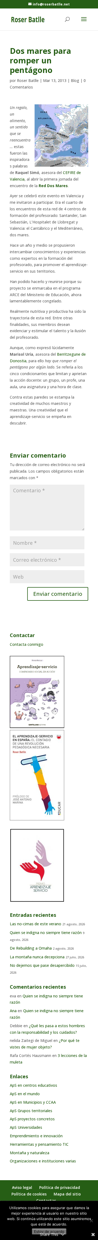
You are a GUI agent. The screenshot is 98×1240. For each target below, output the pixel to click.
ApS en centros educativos (33, 1085)
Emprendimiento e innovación (36, 1135)
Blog (75, 80)
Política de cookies (29, 1194)
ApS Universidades (26, 1127)
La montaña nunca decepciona (37, 956)
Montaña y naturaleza (29, 1152)
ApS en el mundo (25, 1093)
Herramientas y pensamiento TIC (39, 1144)
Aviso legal (22, 1187)
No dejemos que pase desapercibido (42, 965)
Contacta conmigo (26, 644)
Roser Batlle (28, 80)
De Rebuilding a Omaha (31, 948)
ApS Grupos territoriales (31, 1110)
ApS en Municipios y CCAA (33, 1102)
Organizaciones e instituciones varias (43, 1161)
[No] (91, 1220)
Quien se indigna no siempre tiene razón (46, 932)
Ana (13, 1010)
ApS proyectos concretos (32, 1118)
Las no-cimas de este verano (35, 923)
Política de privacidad (59, 1187)
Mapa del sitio (67, 1194)
